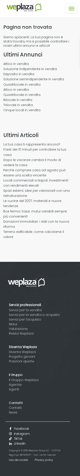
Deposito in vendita (18, 74)
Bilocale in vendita (17, 100)
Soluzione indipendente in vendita (30, 69)
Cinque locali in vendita (21, 110)
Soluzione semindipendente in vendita (33, 79)
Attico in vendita (16, 64)
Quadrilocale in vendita (21, 84)
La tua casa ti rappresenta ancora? (31, 144)
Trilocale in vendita (18, 105)
